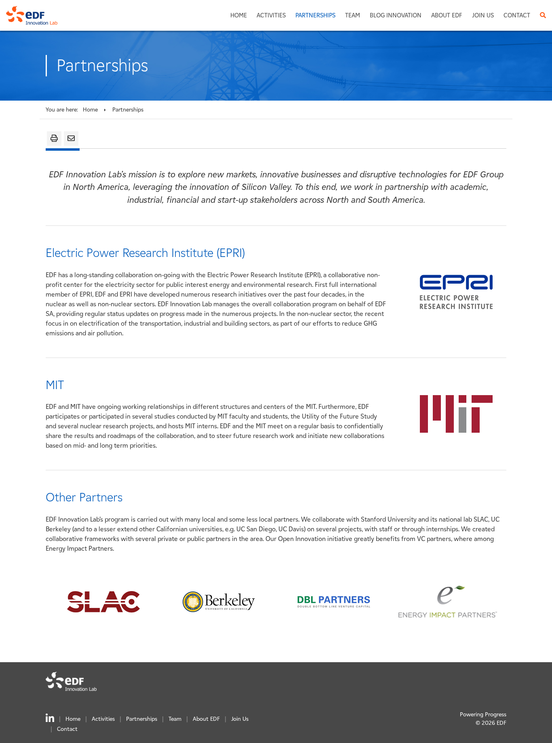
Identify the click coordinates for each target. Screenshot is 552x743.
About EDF (446, 15)
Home (238, 15)
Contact (517, 15)
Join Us (483, 15)
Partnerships (315, 15)
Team (352, 15)
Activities (271, 15)
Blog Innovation (395, 15)
